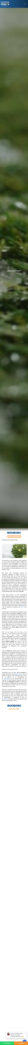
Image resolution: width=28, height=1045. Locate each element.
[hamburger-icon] (25, 3)
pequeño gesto (18, 674)
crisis (22, 607)
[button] (8, 533)
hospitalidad (6, 678)
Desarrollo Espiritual (14, 536)
